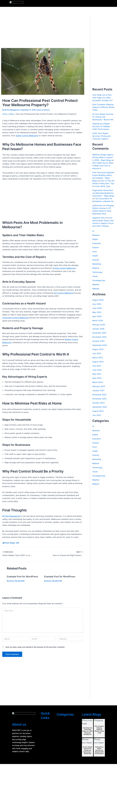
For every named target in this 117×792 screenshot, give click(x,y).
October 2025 (98, 341)
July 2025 (96, 353)
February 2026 (98, 324)
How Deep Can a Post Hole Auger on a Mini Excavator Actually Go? (102, 98)
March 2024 (97, 382)
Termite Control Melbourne (64, 268)
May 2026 (96, 312)
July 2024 (96, 366)
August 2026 (98, 300)
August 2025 (98, 349)
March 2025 (97, 357)
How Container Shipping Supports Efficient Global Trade (103, 107)
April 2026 (96, 316)
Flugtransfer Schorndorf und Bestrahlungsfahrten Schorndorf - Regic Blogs (103, 193)
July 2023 (96, 415)
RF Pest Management (11, 516)
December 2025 (99, 333)
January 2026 (98, 329)
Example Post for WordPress (22, 576)
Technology (97, 272)
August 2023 (98, 411)
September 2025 (99, 345)
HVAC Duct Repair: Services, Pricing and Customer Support (101, 136)
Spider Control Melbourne (27, 135)
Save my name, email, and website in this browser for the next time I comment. (35, 647)
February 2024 (98, 386)
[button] (106, 3)
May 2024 (96, 374)
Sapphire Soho (98, 218)
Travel (95, 276)
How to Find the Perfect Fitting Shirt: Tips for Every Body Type (103, 183)
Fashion (95, 247)
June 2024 (97, 370)
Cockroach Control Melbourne (15, 318)
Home (4, 114)
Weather (95, 284)
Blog (11, 114)
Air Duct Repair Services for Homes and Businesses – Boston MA (102, 117)
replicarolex (97, 205)
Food (94, 251)
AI (93, 231)
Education (96, 243)
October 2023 (98, 403)
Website (95, 288)
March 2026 (97, 320)
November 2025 (99, 337)
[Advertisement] (42, 31)
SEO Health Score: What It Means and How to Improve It (102, 166)
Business (10, 581)
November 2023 (99, 399)
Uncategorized (98, 280)
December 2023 (99, 394)
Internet (95, 260)
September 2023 (99, 407)
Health (95, 256)
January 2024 (98, 390)
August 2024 (98, 362)
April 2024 (96, 378)
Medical (95, 268)
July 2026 (96, 304)
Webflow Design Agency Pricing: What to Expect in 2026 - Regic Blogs (102, 157)
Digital (95, 239)
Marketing (96, 264)
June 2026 (97, 308)
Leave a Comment (43, 110)
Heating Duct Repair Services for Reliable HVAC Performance (101, 126)
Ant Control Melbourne (64, 293)
